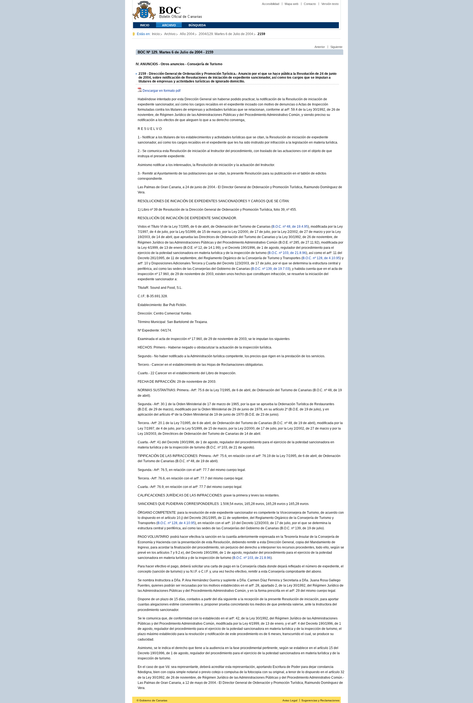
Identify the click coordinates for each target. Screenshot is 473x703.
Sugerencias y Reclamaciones (320, 700)
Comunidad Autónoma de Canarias (144, 11)
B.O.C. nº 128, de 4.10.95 (321, 258)
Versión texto (330, 3)
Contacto (310, 3)
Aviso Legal (289, 700)
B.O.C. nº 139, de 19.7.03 (270, 269)
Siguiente (336, 46)
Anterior (320, 46)
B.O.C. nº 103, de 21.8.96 (287, 253)
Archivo (169, 25)
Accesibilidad (270, 3)
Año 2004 (187, 34)
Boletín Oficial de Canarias (180, 11)
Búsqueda (197, 25)
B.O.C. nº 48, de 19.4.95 (290, 226)
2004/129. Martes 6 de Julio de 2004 (226, 34)
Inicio (144, 25)
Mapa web (291, 3)
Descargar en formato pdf (161, 91)
